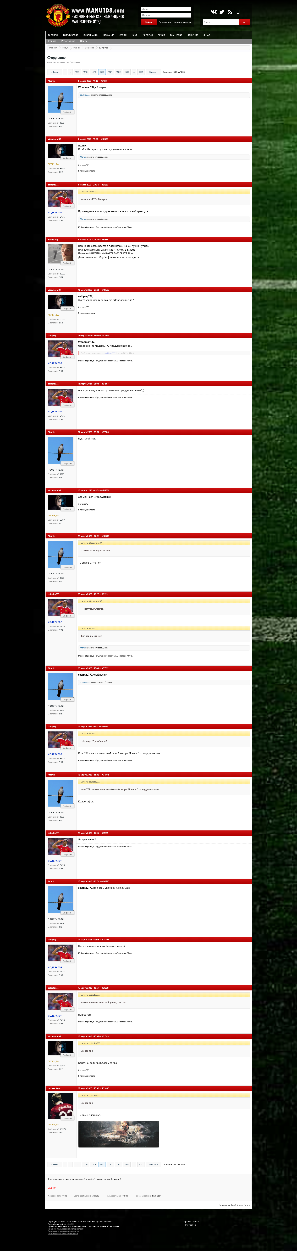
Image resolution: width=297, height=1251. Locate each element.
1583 (127, 72)
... (70, 72)
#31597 (105, 939)
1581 (110, 72)
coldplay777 (85, 95)
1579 (94, 72)
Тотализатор (70, 35)
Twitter (222, 12)
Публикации (91, 35)
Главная (53, 35)
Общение (193, 35)
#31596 (105, 881)
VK (213, 12)
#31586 (105, 335)
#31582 (104, 139)
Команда (108, 35)
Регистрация (165, 22)
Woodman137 (54, 139)
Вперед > (153, 72)
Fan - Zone (176, 35)
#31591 (105, 594)
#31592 (105, 668)
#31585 (105, 290)
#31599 (105, 1036)
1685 (141, 72)
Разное (76, 47)
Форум (83, 41)
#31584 (105, 239)
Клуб (135, 35)
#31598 (105, 988)
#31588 (105, 432)
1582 (118, 72)
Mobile (238, 12)
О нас (207, 35)
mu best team (54, 1088)
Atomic (51, 81)
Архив (161, 35)
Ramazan (156, 1195)
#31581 (104, 81)
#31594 (105, 774)
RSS (230, 12)
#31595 (105, 833)
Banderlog (53, 239)
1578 (85, 72)
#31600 (105, 1088)
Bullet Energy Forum (240, 1205)
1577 (77, 72)
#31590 (105, 536)
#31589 (105, 490)
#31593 (104, 726)
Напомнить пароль (182, 22)
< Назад (54, 72)
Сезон (123, 35)
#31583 (105, 184)
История (148, 35)
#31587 (105, 383)
